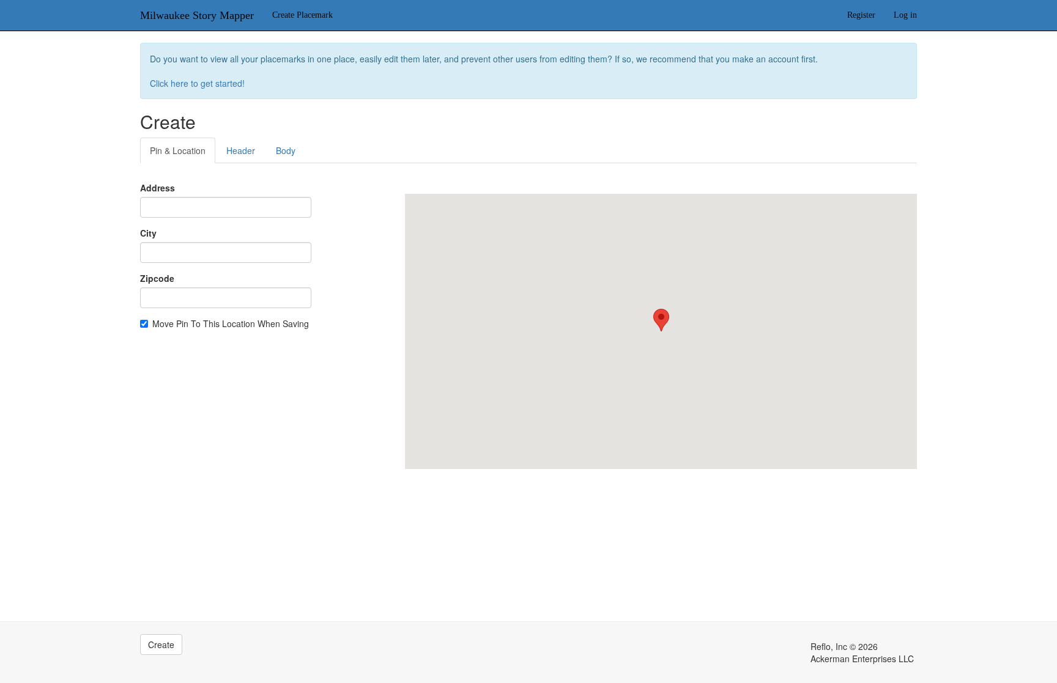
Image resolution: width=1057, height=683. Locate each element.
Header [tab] (240, 150)
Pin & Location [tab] (178, 150)
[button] (661, 320)
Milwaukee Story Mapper (197, 15)
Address (157, 188)
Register (861, 15)
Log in (905, 15)
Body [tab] (285, 150)
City (148, 233)
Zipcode (157, 278)
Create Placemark (302, 15)
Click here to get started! (197, 83)
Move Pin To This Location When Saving (230, 323)
